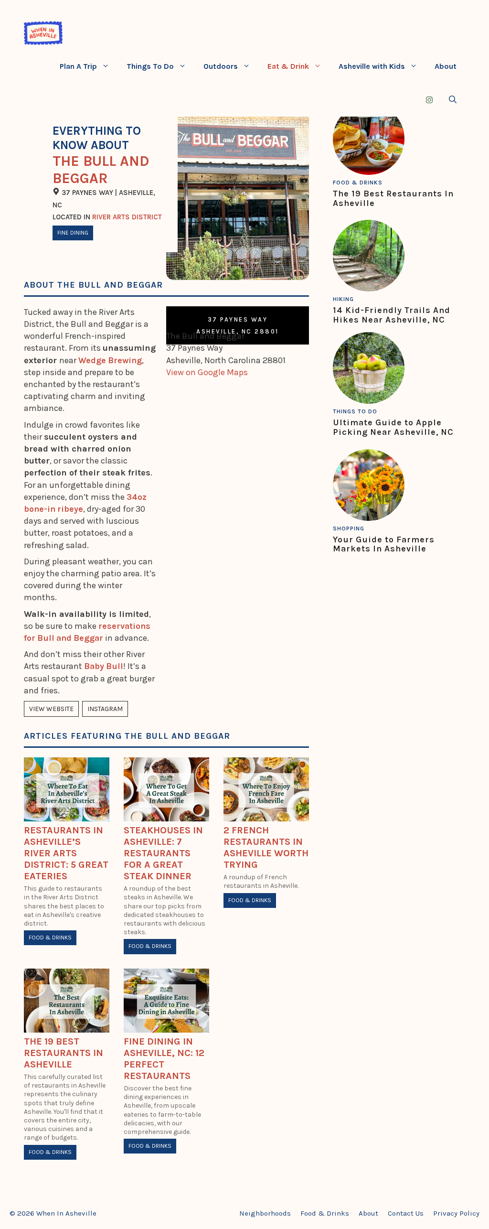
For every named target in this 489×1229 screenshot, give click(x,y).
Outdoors (220, 66)
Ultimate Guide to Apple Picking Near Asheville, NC (393, 427)
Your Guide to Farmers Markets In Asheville (384, 544)
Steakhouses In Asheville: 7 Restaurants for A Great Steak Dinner (163, 853)
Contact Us (406, 1213)
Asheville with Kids (372, 66)
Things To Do (150, 66)
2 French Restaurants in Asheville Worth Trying (265, 847)
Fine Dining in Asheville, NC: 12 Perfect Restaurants (164, 1058)
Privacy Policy (456, 1213)
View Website (51, 709)
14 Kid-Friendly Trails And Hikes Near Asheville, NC (391, 315)
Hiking (343, 299)
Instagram (105, 709)
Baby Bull (103, 666)
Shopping (348, 528)
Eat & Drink (288, 66)
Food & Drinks (50, 937)
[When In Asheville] (43, 33)
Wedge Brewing (110, 360)
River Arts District (127, 217)
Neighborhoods (265, 1213)
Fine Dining (72, 232)
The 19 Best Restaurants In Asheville (63, 1053)
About (446, 66)
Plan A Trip (78, 66)
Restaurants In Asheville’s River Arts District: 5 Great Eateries (66, 853)
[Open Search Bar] (452, 100)
